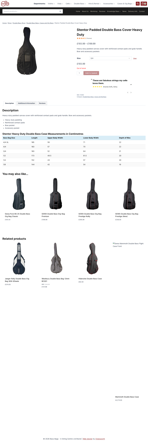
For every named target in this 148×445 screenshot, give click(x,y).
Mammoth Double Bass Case (127, 397)
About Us (85, 11)
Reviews (102, 11)
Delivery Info (132, 11)
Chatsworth (100, 439)
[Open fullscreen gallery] (51, 74)
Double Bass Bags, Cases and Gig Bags (94, 97)
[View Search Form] (138, 4)
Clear (135, 58)
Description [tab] (9, 103)
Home (78, 11)
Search (61, 11)
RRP (43, 284)
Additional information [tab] (26, 103)
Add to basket (91, 73)
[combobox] (32, 11)
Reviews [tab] (42, 103)
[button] (111, 38)
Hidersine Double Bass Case (90, 279)
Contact (142, 11)
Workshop (93, 11)
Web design (87, 439)
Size (79, 58)
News (124, 11)
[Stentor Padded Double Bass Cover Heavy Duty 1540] (27, 51)
